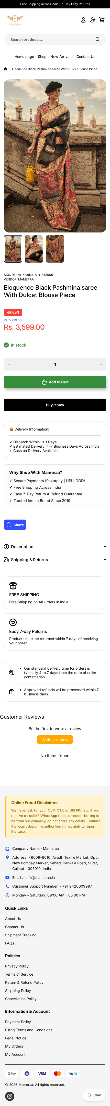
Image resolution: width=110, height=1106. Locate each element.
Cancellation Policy (21, 999)
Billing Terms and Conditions (28, 1030)
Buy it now (55, 405)
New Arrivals (61, 56)
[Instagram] (9, 1096)
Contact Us (85, 56)
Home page (24, 56)
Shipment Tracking (21, 935)
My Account (15, 1054)
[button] (55, 525)
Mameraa (26, 279)
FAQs (9, 943)
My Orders (14, 1046)
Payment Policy (18, 1021)
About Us (13, 918)
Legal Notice (15, 1038)
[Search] (97, 39)
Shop (42, 56)
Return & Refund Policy (24, 982)
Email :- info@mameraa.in (33, 877)
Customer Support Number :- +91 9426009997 (52, 886)
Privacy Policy (17, 966)
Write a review (55, 739)
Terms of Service (19, 974)
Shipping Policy (18, 990)
